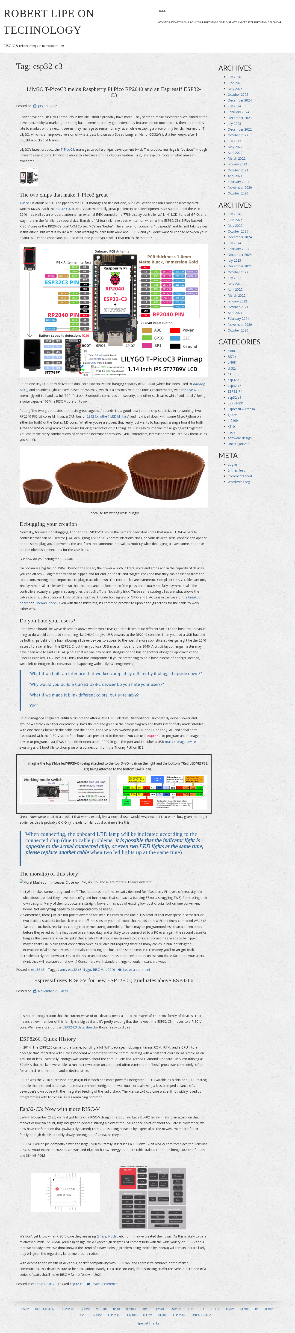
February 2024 (238, 112)
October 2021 (238, 170)
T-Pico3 (25, 203)
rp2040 (110, 969)
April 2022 (235, 152)
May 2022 (235, 147)
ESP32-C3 (63, 208)
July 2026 (234, 77)
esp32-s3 (234, 397)
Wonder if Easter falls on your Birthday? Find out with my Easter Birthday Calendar (220, 22)
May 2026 (235, 89)
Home (162, 10)
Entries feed (236, 470)
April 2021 (235, 176)
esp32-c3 (38, 969)
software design (240, 438)
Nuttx (215, 1309)
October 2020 (238, 193)
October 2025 (238, 94)
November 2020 (240, 187)
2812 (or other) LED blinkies (107, 416)
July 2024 (234, 106)
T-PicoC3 (67, 149)
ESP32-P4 (235, 391)
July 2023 (234, 123)
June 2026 (235, 83)
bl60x (232, 351)
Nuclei (112, 1236)
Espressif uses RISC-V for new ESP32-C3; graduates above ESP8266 (113, 980)
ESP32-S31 (236, 403)
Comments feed (240, 476)
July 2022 (234, 141)
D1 (202, 1309)
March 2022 (236, 158)
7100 (191, 1309)
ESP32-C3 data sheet (78, 1027)
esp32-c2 (234, 380)
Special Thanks (148, 1323)
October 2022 (238, 135)
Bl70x (232, 356)
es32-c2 (176, 1309)
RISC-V (98, 969)
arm (63, 969)
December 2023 (240, 118)
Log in (232, 464)
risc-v (50, 1284)
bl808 (232, 362)
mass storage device (180, 741)
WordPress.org (239, 482)
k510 (231, 426)
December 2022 (240, 129)
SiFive (102, 1236)
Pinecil (52, 603)
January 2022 (237, 164)
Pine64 (40, 603)
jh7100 (233, 420)
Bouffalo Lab (45, 1309)
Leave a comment (136, 969)
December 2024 (240, 100)
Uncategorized (238, 444)
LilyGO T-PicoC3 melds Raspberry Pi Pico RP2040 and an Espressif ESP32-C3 (114, 92)
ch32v (232, 368)
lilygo (87, 969)
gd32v (232, 414)
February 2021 (238, 181)
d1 (229, 374)
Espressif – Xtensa (241, 409)
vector (101, 1309)
